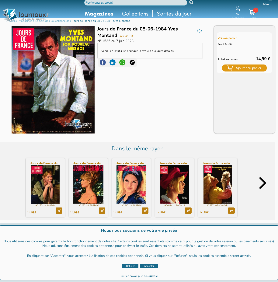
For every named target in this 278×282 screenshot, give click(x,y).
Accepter (149, 266)
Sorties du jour (174, 13)
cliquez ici (151, 276)
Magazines (99, 13)
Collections (135, 13)
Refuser (130, 266)
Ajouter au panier (248, 68)
